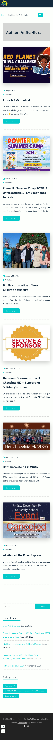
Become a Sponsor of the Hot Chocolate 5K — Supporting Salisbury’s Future (23, 382)
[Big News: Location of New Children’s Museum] (26, 250)
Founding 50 (10, 686)
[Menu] (40, 15)
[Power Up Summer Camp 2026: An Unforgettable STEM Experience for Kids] (26, 153)
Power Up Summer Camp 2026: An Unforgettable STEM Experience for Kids (26, 192)
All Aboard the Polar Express (22, 555)
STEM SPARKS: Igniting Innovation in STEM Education (25, 691)
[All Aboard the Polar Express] (26, 520)
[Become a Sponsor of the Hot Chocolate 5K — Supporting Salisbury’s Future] (26, 343)
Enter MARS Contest (16, 100)
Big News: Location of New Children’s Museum (22, 644)
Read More (10, 121)
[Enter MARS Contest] (26, 65)
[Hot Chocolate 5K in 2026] (26, 436)
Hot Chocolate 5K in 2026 (20, 467)
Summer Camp (10, 696)
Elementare (22, 722)
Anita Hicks (9, 94)
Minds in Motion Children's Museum (23, 9)
